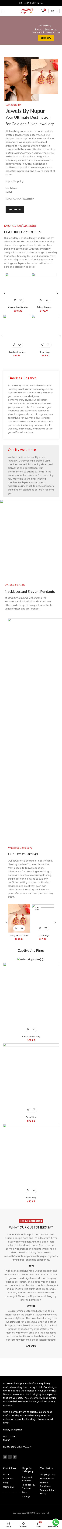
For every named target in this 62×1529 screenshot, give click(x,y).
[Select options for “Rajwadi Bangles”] (41, 300)
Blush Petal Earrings (16, 352)
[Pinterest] (15, 1457)
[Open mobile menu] (4, 11)
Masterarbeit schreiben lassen (24, 153)
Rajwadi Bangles (44, 307)
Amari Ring (31, 1117)
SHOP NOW (46, 38)
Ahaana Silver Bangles (18, 307)
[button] (14, 345)
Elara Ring (31, 1197)
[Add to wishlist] (21, 300)
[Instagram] (5, 1457)
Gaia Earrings (43, 935)
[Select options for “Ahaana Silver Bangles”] (15, 300)
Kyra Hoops (45, 352)
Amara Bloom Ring (31, 1036)
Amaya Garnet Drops (19, 935)
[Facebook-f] (10, 1457)
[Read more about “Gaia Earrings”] (40, 928)
